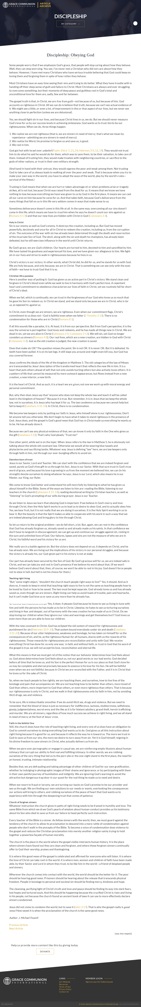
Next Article (16, 928)
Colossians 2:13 (79, 333)
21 (72, 150)
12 (96, 150)
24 (76, 150)
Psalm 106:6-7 (61, 150)
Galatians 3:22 (27, 434)
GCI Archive (7, 1004)
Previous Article (18, 924)
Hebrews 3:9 (86, 150)
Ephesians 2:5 (61, 333)
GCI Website (64, 982)
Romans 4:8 (41, 337)
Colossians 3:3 (98, 215)
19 (100, 150)
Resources (63, 984)
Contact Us (64, 992)
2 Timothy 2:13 (93, 315)
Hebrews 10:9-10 (42, 629)
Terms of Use (65, 987)
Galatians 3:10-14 (35, 406)
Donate (45, 951)
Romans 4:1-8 (18, 215)
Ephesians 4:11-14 (47, 492)
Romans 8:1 (66, 319)
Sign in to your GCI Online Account (99, 982)
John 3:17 (80, 907)
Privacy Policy (65, 989)
